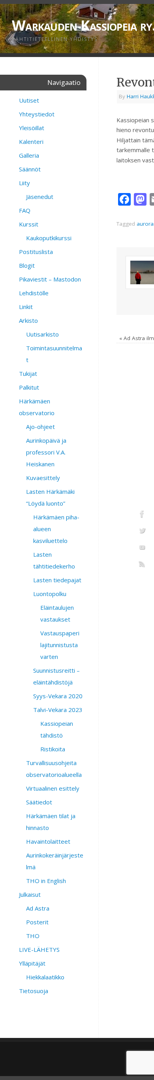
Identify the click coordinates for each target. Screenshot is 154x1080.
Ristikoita (52, 749)
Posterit (37, 922)
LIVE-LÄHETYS (39, 949)
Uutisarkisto (42, 334)
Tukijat (28, 373)
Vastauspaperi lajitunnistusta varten (59, 645)
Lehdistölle (34, 293)
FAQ (24, 210)
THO (32, 936)
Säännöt (30, 169)
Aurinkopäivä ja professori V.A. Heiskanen (46, 452)
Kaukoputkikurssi (48, 238)
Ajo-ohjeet (40, 427)
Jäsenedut (39, 197)
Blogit (27, 265)
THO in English (46, 881)
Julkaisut (30, 894)
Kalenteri (31, 141)
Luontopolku (49, 594)
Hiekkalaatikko (45, 977)
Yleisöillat (31, 128)
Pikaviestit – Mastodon (50, 279)
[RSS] (142, 565)
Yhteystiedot (36, 114)
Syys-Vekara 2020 (58, 696)
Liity (24, 183)
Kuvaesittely (43, 478)
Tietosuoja (33, 991)
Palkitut (29, 387)
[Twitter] (142, 531)
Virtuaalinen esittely (52, 788)
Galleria (29, 155)
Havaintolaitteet (48, 841)
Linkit (26, 307)
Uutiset (29, 100)
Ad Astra (37, 908)
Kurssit (28, 224)
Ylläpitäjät (32, 963)
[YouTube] (142, 548)
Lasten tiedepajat (57, 580)
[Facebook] (142, 515)
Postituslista (36, 252)
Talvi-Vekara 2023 (58, 710)
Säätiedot (39, 802)
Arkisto (28, 320)
